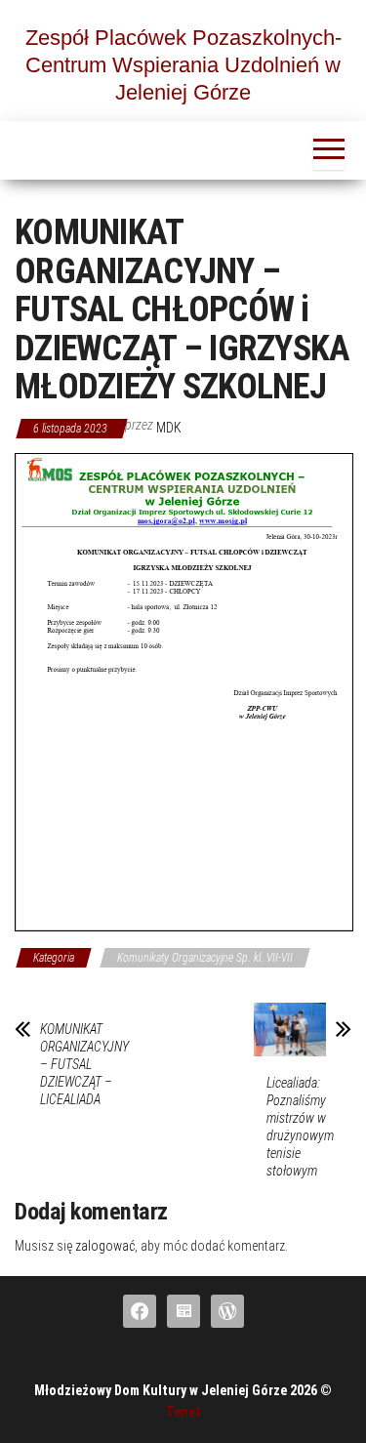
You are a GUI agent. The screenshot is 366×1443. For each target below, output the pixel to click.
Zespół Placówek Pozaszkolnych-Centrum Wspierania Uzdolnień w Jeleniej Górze (183, 64)
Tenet (183, 1412)
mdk (169, 427)
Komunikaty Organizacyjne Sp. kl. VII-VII (205, 958)
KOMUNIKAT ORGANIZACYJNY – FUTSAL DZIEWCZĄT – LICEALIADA (84, 1064)
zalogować (105, 1246)
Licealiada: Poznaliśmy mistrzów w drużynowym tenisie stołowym (300, 1126)
